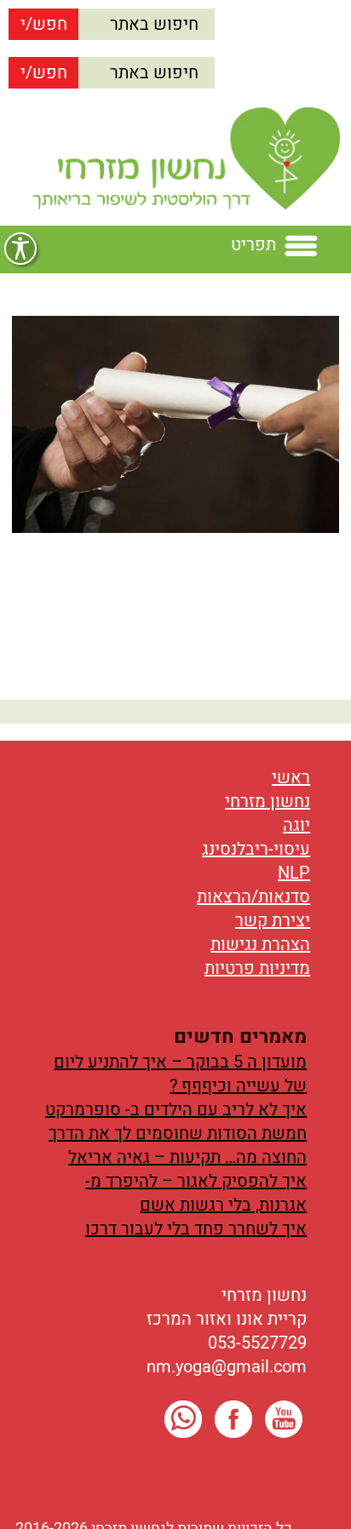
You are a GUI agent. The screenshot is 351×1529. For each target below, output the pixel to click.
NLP (294, 873)
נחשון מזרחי (267, 801)
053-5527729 (257, 1343)
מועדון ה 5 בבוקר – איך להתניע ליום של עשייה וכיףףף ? (180, 1074)
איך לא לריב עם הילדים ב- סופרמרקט (176, 1109)
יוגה (296, 825)
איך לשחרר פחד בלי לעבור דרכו (196, 1229)
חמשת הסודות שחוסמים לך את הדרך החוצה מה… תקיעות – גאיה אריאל (178, 1145)
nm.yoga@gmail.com (227, 1366)
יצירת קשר (272, 920)
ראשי (291, 777)
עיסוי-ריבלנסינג (256, 849)
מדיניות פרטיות (257, 968)
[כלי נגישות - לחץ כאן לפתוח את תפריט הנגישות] (20, 248)
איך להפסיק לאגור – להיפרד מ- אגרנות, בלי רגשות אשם (196, 1193)
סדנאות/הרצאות (253, 897)
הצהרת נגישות (260, 944)
